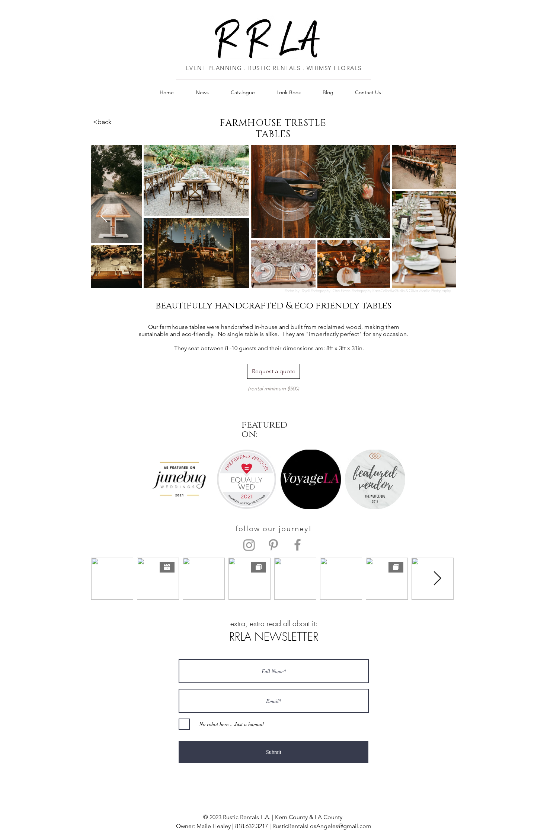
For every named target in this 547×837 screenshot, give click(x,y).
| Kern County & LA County (307, 817)
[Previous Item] (104, 216)
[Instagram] (249, 544)
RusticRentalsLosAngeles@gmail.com (321, 826)
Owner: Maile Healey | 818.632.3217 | (224, 826)
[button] (202, 92)
